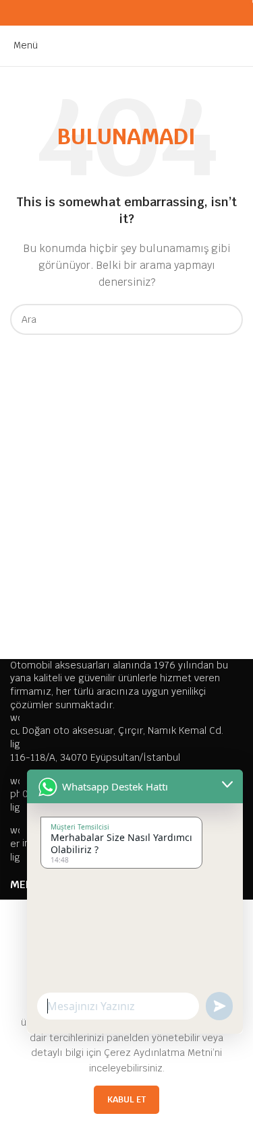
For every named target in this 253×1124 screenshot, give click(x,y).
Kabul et (126, 1099)
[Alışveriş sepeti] (242, 45)
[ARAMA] (227, 319)
